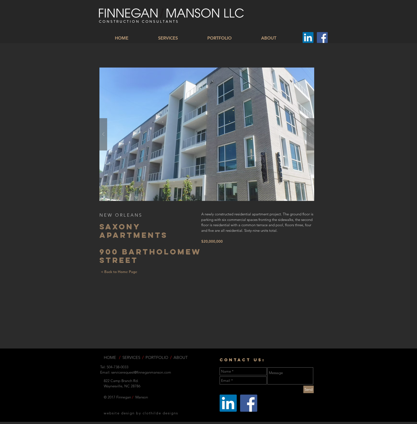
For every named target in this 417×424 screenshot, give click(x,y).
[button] (206, 134)
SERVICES (131, 357)
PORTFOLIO (157, 357)
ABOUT (181, 357)
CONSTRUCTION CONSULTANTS (139, 21)
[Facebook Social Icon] (322, 37)
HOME (110, 357)
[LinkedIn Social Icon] (308, 37)
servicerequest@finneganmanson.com (141, 372)
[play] (302, 71)
